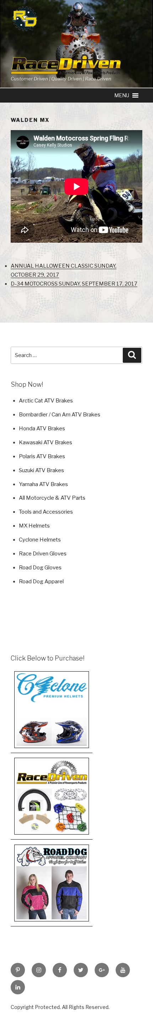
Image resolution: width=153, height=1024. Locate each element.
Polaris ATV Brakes (42, 456)
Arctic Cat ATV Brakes (46, 400)
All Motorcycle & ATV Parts (52, 498)
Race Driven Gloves (43, 553)
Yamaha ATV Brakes (43, 484)
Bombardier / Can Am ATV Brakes (59, 414)
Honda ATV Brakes (42, 428)
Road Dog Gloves (40, 567)
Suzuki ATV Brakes (41, 470)
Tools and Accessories (46, 512)
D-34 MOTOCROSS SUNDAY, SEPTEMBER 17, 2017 (74, 284)
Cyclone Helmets (40, 539)
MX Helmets (34, 526)
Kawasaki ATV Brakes (45, 442)
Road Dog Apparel (41, 581)
